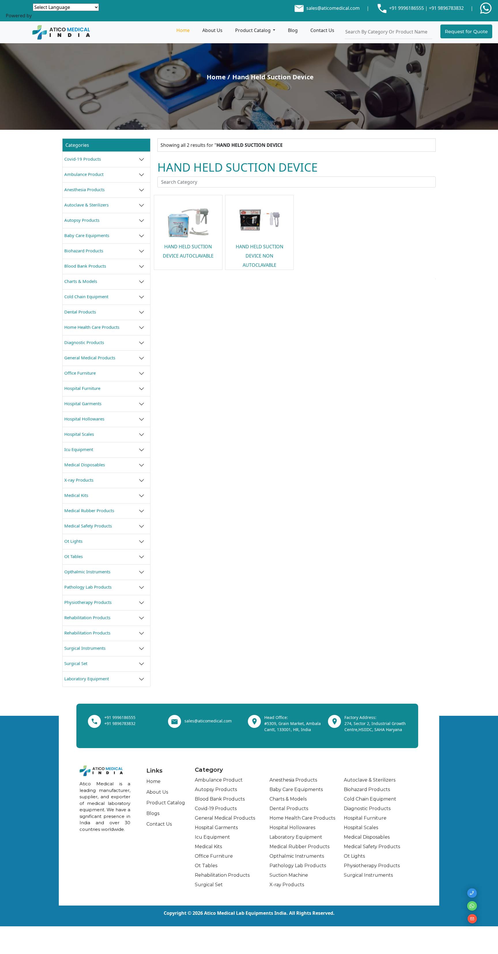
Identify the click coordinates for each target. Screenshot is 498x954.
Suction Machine (288, 875)
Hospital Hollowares (84, 419)
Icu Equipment (78, 449)
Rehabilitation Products (87, 617)
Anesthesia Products (84, 189)
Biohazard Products (83, 250)
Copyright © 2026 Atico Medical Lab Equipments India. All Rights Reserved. (249, 913)
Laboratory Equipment (86, 678)
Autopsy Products (81, 220)
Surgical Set (75, 663)
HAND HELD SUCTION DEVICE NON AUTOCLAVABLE (259, 255)
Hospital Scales (79, 434)
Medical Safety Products (88, 526)
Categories (77, 145)
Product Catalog (253, 30)
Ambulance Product (83, 174)
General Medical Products (89, 357)
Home (183, 30)
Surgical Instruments (84, 648)
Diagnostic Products (84, 342)
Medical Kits (76, 495)
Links (154, 770)
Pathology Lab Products (88, 587)
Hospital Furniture (82, 388)
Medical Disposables (84, 464)
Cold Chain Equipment (86, 296)
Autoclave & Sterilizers (86, 205)
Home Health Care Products (91, 327)
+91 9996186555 (406, 8)
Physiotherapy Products (88, 602)
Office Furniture (80, 373)
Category (209, 769)
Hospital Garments (82, 403)
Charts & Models (80, 281)
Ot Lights (73, 541)
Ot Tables (73, 556)
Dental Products (80, 312)
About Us (212, 30)
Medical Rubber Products (89, 510)
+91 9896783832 (446, 8)
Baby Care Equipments (86, 235)
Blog (293, 30)
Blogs (152, 813)
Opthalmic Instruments (87, 571)
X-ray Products (78, 480)
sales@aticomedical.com (333, 8)
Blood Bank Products (85, 266)
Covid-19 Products (82, 159)
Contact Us (322, 30)
